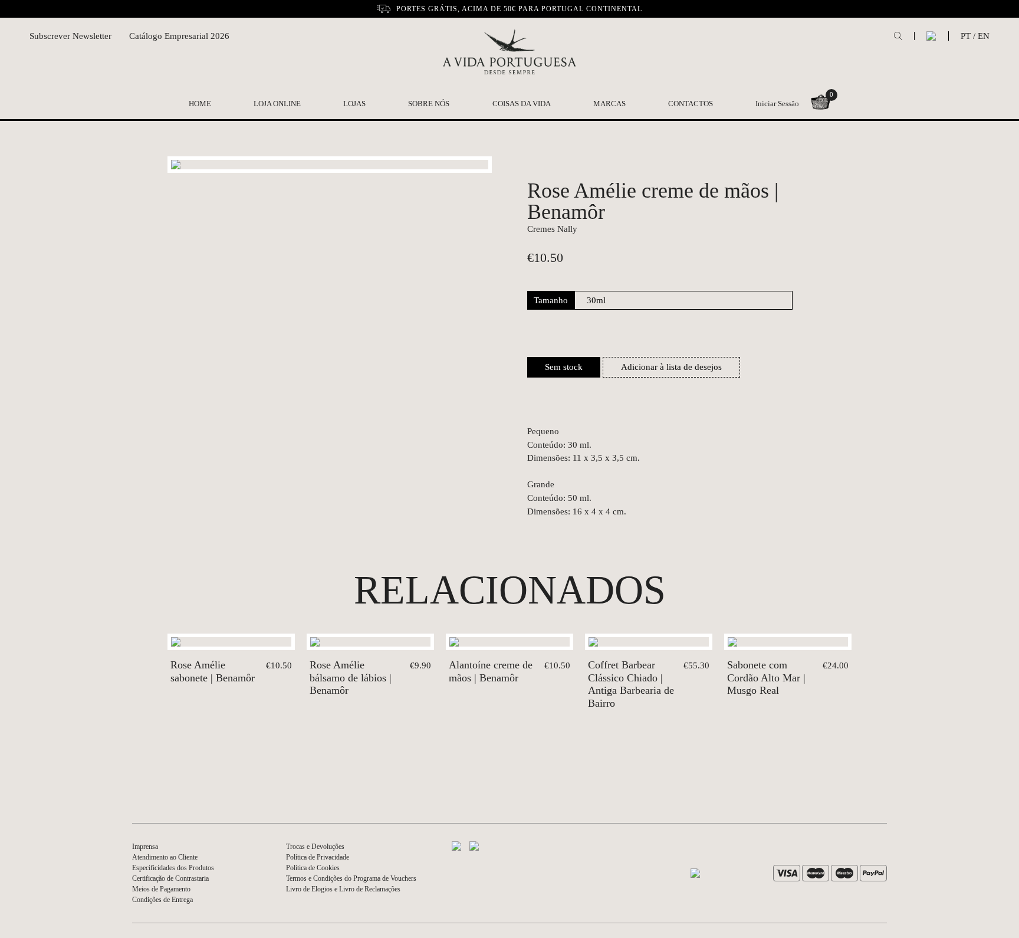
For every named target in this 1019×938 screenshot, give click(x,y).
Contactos (690, 103)
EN (984, 36)
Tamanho (551, 300)
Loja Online (277, 103)
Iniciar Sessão (777, 103)
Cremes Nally (552, 229)
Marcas (609, 103)
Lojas (354, 103)
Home (200, 103)
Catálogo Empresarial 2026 (179, 36)
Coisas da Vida (521, 103)
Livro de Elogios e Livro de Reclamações (343, 889)
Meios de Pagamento (161, 889)
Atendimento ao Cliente (165, 857)
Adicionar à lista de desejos (671, 367)
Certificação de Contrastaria (170, 878)
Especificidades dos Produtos (173, 868)
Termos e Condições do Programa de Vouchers (351, 878)
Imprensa (145, 846)
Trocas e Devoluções (315, 846)
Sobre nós (428, 103)
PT (966, 36)
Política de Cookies (313, 868)
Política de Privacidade (317, 857)
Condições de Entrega (162, 900)
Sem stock (564, 367)
